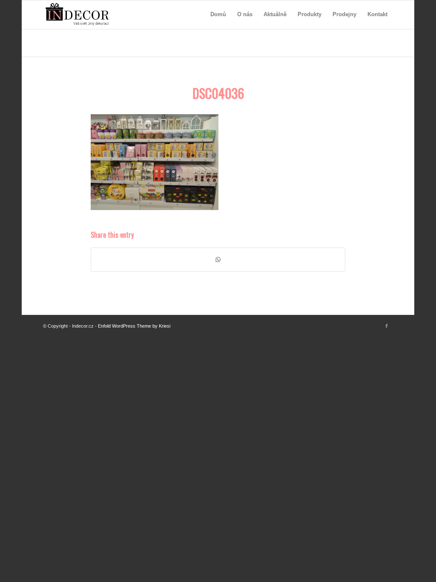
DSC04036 (218, 93)
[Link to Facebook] (386, 326)
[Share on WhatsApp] (218, 259)
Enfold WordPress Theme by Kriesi (134, 325)
